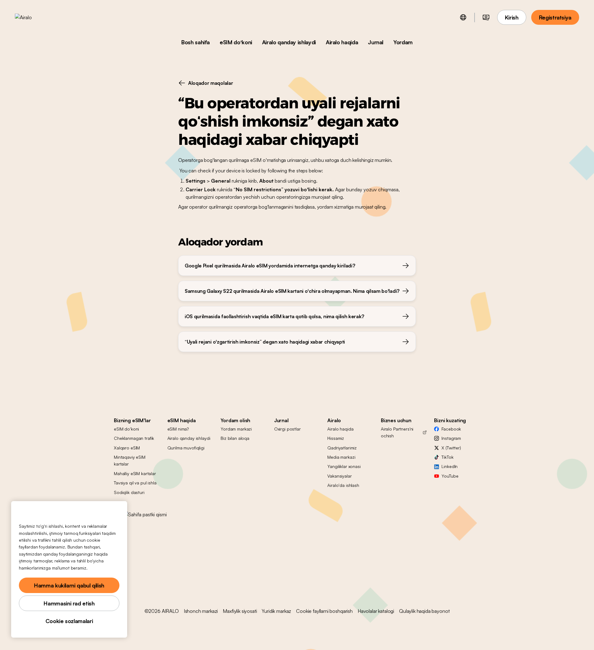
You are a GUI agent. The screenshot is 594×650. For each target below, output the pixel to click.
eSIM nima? (178, 428)
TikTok (447, 457)
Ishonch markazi (201, 611)
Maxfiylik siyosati (240, 611)
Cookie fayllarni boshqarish (324, 611)
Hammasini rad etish (69, 603)
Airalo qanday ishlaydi (289, 42)
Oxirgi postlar (287, 428)
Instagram (451, 438)
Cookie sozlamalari (69, 621)
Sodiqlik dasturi (129, 492)
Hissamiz (335, 438)
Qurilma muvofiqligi (185, 447)
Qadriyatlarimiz (342, 447)
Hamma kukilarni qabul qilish (69, 585)
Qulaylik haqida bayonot (424, 611)
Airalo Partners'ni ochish (397, 432)
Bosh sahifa (195, 42)
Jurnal (375, 42)
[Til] (463, 17)
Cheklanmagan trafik (134, 438)
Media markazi (341, 457)
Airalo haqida (342, 42)
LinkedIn (449, 466)
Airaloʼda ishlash (343, 485)
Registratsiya (555, 17)
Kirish (512, 17)
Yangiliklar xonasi (343, 466)
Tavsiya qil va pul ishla (135, 482)
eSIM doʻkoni (236, 42)
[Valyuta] (486, 17)
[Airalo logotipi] (33, 17)
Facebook (451, 428)
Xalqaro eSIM (127, 447)
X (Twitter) (451, 447)
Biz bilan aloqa (235, 438)
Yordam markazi (236, 428)
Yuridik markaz (276, 611)
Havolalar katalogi (376, 611)
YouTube (449, 476)
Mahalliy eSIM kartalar (135, 473)
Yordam (403, 42)
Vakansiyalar (339, 476)
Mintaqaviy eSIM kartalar (129, 460)
